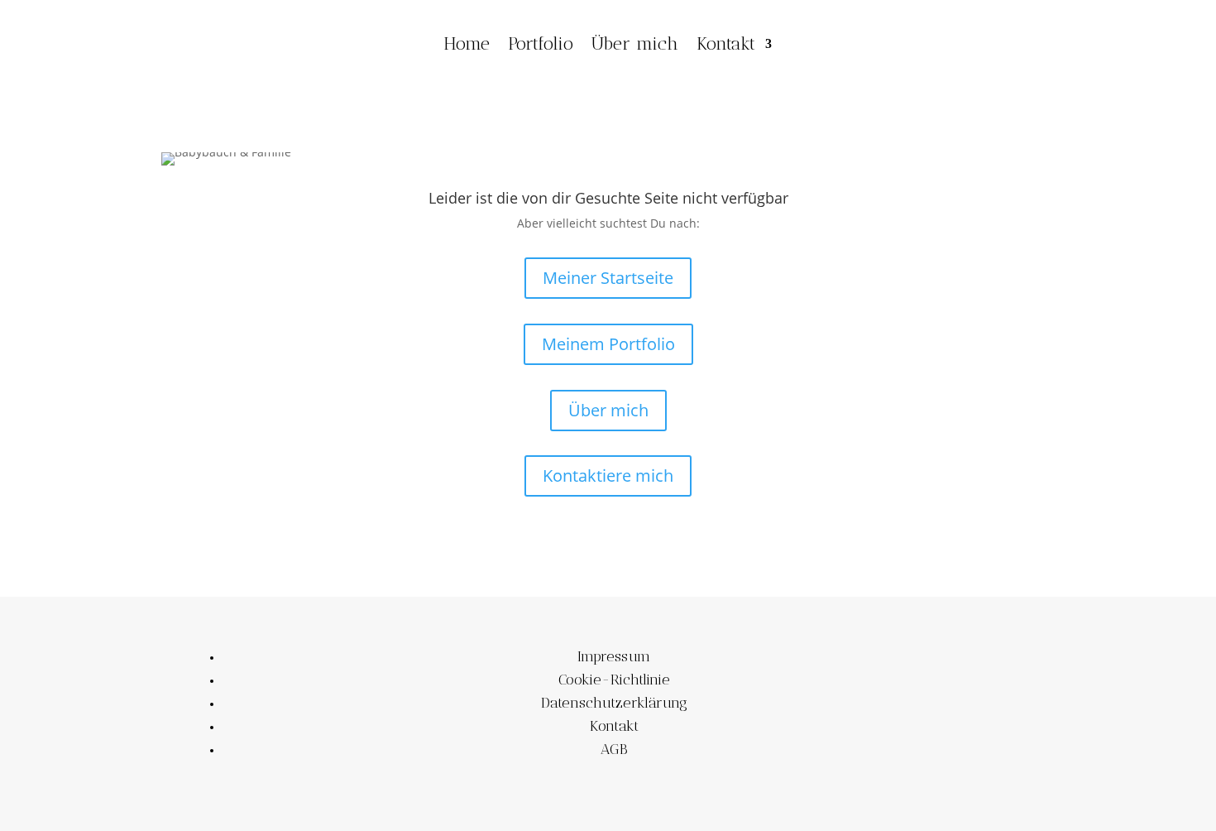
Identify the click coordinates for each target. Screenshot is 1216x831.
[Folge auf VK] (1016, 40)
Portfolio (540, 43)
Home (466, 43)
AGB (614, 749)
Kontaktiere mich (608, 475)
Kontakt (726, 43)
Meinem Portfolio (608, 344)
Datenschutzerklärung (614, 703)
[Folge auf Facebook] (949, 40)
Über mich (634, 43)
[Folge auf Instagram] (982, 40)
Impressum (613, 656)
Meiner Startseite (608, 278)
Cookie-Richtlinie (614, 679)
